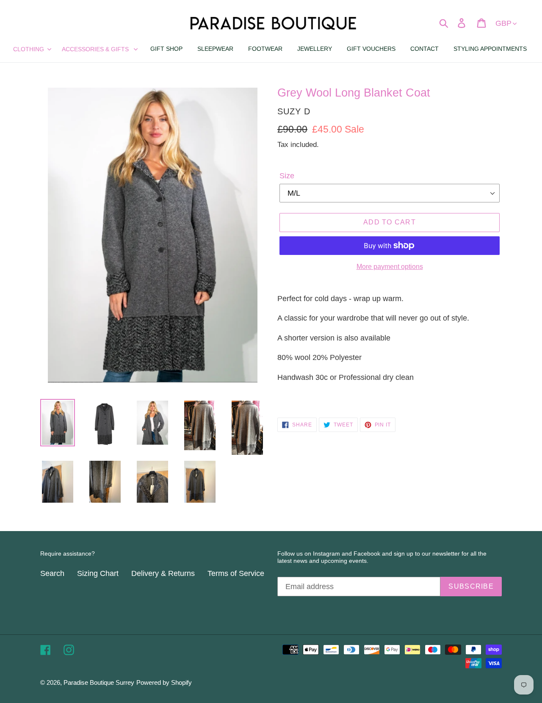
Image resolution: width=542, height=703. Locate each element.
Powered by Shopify (164, 682)
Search (52, 573)
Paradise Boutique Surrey (99, 682)
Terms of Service (235, 573)
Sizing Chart (98, 573)
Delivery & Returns (163, 573)
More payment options (390, 266)
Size (286, 176)
